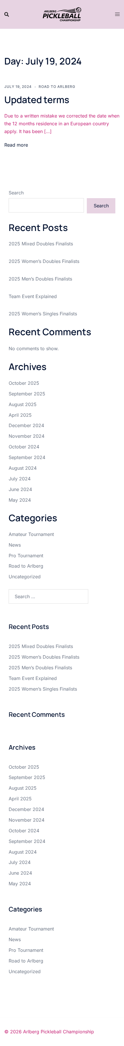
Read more (16, 145)
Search (16, 193)
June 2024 (20, 489)
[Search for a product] (6, 14)
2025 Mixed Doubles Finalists (41, 244)
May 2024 (20, 500)
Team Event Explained (33, 296)
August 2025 (23, 404)
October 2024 (24, 447)
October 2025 (24, 383)
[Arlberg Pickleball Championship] (62, 14)
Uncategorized (25, 576)
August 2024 (23, 468)
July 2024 (20, 479)
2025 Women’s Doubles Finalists (44, 261)
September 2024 (27, 457)
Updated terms (36, 99)
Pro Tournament (26, 555)
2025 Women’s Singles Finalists (43, 314)
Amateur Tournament (31, 534)
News (15, 545)
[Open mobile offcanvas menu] (117, 14)
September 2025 (27, 394)
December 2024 (26, 425)
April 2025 (20, 415)
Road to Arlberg (57, 86)
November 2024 (26, 436)
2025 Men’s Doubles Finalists (40, 279)
